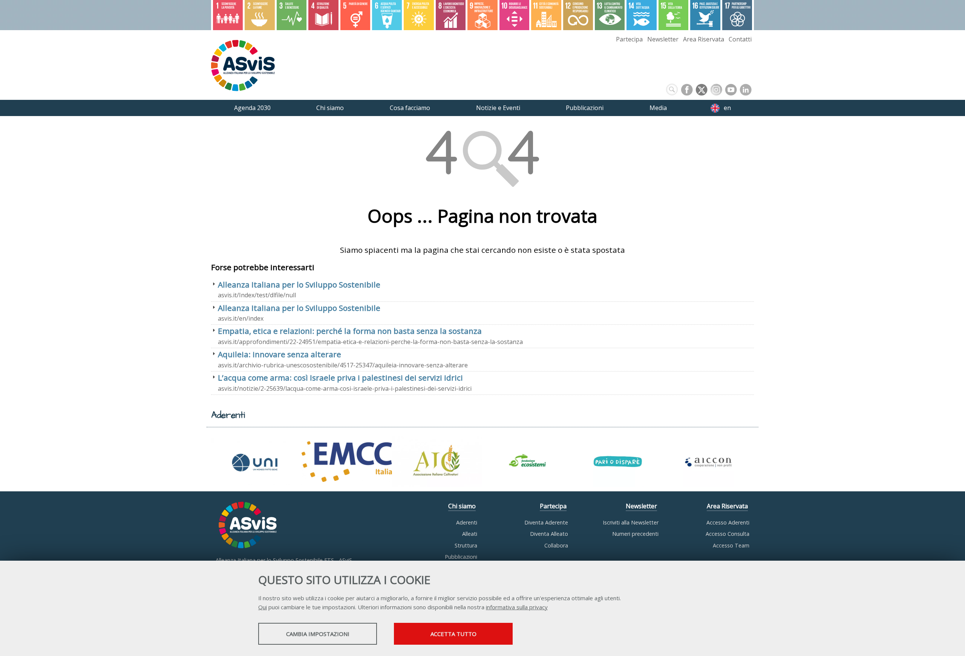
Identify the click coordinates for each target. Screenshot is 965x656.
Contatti (740, 39)
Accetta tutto (453, 634)
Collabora (556, 545)
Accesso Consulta (727, 533)
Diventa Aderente (546, 522)
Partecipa (629, 39)
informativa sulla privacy (517, 607)
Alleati (469, 533)
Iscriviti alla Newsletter (631, 522)
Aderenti (466, 522)
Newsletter (663, 39)
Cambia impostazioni (317, 634)
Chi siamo (462, 506)
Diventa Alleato (549, 533)
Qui (262, 607)
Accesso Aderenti (727, 522)
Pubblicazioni (461, 556)
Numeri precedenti (635, 533)
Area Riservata (703, 39)
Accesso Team (731, 545)
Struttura (466, 545)
